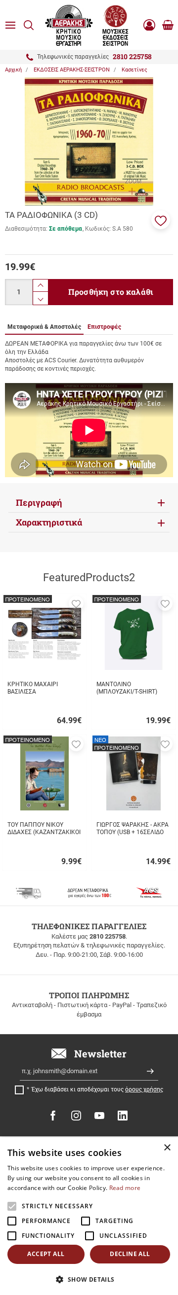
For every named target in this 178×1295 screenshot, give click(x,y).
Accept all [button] (45, 1254)
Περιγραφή (39, 502)
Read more (125, 1188)
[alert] (89, 1216)
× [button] (167, 1148)
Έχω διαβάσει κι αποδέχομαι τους (97, 1089)
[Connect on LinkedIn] (123, 1115)
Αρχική (13, 70)
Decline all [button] (130, 1254)
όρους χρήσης (144, 1089)
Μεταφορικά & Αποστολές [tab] (44, 326)
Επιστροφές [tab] (104, 326)
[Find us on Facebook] (53, 1115)
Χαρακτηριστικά (49, 522)
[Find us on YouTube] (99, 1115)
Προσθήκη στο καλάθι (110, 291)
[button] (160, 219)
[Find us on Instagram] (76, 1115)
